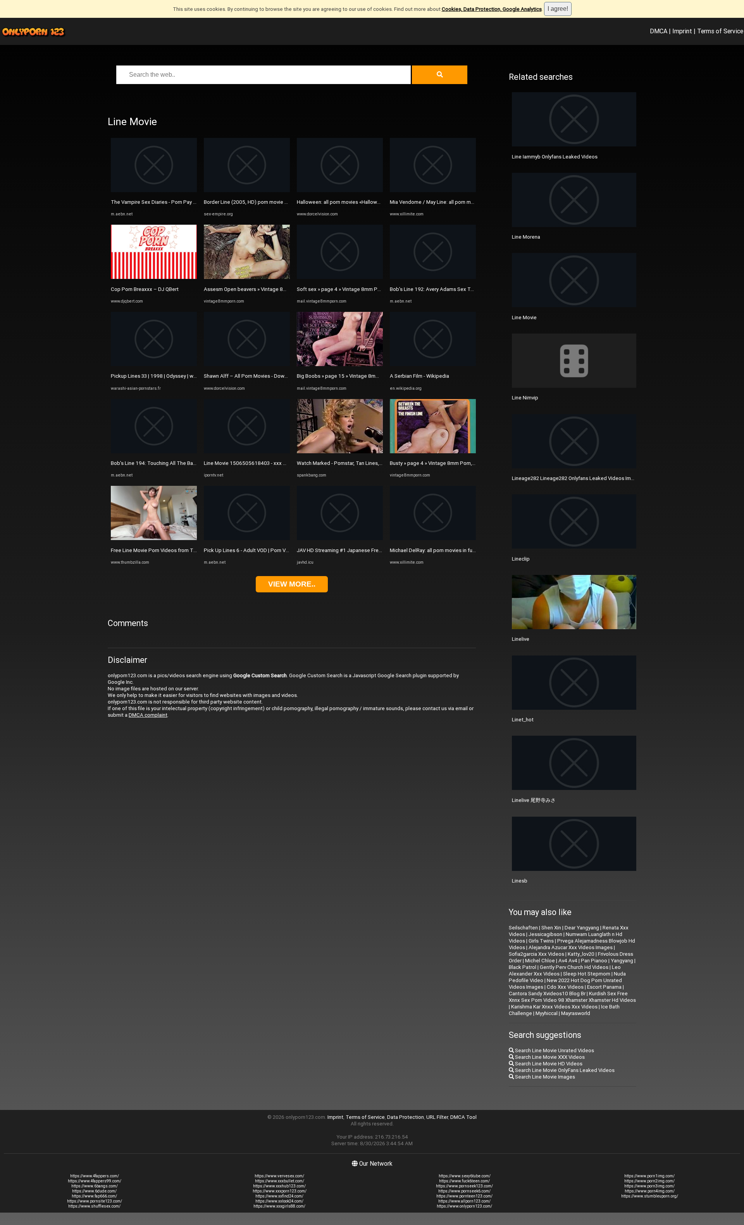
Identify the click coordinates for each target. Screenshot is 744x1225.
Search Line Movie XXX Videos (549, 1057)
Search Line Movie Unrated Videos (554, 1050)
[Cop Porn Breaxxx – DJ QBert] (154, 277)
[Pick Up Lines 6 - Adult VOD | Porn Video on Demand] (247, 538)
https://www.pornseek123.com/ (464, 1186)
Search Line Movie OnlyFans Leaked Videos (564, 1070)
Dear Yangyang (582, 927)
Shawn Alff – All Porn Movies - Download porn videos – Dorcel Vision (283, 376)
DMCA (658, 31)
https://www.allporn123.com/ (464, 1201)
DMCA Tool (463, 1117)
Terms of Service (720, 31)
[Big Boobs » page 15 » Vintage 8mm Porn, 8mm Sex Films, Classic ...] (340, 364)
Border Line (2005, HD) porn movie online (251, 202)
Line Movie (524, 317)
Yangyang (622, 960)
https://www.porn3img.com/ (649, 1186)
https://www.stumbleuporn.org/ (649, 1196)
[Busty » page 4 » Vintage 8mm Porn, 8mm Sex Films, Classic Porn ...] (433, 451)
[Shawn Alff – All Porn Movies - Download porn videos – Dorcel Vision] (247, 364)
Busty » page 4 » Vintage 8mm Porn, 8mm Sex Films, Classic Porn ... (467, 463)
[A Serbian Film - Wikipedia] (433, 364)
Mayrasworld (575, 1013)
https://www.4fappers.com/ (94, 1176)
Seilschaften (523, 927)
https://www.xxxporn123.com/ (280, 1191)
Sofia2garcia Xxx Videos (536, 954)
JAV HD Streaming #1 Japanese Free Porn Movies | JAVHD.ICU (368, 550)
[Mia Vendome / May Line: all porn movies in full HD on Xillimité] (433, 190)
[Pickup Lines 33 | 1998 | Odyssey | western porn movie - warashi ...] (154, 364)
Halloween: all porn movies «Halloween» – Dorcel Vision (360, 202)
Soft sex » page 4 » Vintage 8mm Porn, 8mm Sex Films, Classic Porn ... (377, 289)
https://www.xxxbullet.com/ (279, 1181)
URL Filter (437, 1117)
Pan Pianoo (594, 960)
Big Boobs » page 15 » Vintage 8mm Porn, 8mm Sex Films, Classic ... (375, 376)
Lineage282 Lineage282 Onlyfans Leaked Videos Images (577, 478)
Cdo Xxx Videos (565, 987)
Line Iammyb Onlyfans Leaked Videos (555, 156)
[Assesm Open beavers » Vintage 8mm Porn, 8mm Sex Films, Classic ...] (247, 277)
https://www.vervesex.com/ (279, 1176)
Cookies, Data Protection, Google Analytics (492, 9)
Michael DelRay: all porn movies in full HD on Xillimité (449, 550)
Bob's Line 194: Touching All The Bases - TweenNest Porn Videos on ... (192, 463)
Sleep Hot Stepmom (586, 973)
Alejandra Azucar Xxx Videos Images (571, 947)
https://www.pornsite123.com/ (94, 1201)
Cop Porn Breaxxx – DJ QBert (145, 289)
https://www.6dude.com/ (94, 1191)
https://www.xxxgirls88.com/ (279, 1206)
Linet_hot (523, 719)
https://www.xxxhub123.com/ (279, 1186)
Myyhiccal (547, 1013)
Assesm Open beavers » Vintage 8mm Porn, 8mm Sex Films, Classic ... (284, 289)
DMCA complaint (148, 715)
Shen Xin (551, 927)
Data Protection (405, 1117)
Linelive (520, 639)
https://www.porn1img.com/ (649, 1176)
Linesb (519, 880)
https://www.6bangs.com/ (94, 1186)
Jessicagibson (545, 934)
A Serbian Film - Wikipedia (419, 376)
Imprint (682, 31)
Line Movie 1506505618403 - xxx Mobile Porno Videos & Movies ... (281, 463)
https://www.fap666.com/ (94, 1196)
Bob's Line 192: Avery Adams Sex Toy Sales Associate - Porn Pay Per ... (471, 289)
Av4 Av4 (567, 960)
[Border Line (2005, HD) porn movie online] (247, 190)
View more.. (291, 584)
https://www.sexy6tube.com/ (465, 1176)
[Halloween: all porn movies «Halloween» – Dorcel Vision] (340, 190)
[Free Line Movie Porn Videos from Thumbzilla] (154, 538)
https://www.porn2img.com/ (649, 1181)
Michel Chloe (540, 960)
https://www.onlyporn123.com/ (464, 1206)
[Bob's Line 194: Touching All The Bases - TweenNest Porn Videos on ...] (154, 451)
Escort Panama (604, 987)
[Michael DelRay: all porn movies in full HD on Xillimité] (433, 538)
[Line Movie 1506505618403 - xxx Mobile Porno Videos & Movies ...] (247, 451)
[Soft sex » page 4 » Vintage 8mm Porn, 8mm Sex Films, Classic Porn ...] (340, 277)
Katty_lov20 (581, 954)
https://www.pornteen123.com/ (464, 1196)
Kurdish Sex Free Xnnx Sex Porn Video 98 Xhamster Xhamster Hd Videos (572, 996)
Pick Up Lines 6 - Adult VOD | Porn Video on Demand (264, 550)
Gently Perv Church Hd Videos (574, 967)
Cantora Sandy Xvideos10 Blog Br (547, 993)
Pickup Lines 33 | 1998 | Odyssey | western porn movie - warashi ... (186, 376)
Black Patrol (522, 967)
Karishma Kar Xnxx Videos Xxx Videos (554, 1006)
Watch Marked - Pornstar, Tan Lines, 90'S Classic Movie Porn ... (368, 463)
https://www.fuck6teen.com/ (464, 1181)
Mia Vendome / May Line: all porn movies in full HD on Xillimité (460, 202)
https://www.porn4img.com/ (650, 1191)
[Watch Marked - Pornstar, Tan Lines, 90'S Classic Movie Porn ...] (340, 451)
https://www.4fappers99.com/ (94, 1181)
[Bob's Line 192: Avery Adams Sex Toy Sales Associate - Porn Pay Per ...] (433, 277)
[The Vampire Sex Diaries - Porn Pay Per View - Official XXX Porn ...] (154, 190)
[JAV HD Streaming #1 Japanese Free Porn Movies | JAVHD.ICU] (340, 538)
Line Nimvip (525, 397)
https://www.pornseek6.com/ (464, 1191)
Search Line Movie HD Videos (548, 1063)
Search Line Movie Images (544, 1077)
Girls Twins (541, 941)
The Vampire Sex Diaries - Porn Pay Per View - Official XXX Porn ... (185, 202)
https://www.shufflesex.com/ (94, 1206)
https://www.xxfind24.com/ (279, 1196)
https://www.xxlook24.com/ (279, 1201)
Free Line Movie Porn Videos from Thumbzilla (163, 550)
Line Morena (526, 237)
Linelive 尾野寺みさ (534, 800)
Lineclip (521, 559)
